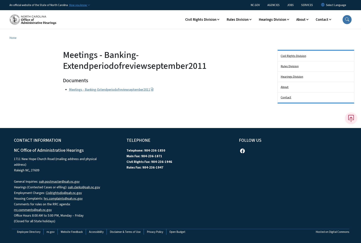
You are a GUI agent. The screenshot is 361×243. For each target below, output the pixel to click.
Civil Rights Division (293, 56)
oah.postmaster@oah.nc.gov (59, 181)
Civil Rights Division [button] (200, 19)
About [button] (301, 19)
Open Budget (177, 232)
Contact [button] (322, 19)
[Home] (32, 15)
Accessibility (96, 232)
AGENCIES (273, 5)
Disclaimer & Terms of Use (125, 232)
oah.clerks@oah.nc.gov (84, 187)
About (285, 87)
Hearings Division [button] (272, 19)
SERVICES (307, 5)
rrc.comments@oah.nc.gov (33, 210)
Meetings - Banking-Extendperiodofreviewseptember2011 (109, 89)
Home (13, 38)
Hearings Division (292, 77)
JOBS (290, 5)
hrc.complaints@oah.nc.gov (63, 198)
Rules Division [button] (238, 19)
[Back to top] (351, 118)
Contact (286, 97)
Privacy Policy (155, 232)
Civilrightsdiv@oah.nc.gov (64, 193)
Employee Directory (28, 232)
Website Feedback (72, 232)
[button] (347, 19)
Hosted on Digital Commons (332, 232)
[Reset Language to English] (323, 5)
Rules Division (290, 66)
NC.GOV (255, 5)
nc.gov (51, 232)
